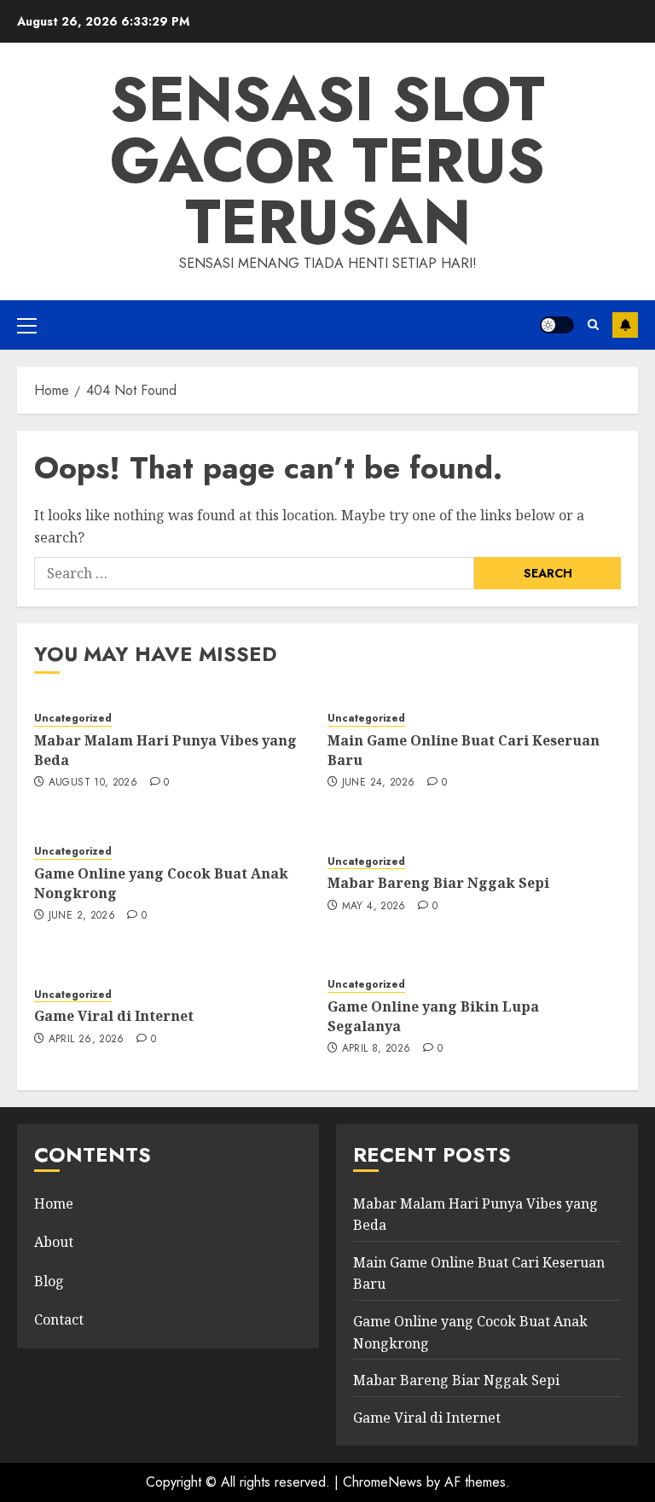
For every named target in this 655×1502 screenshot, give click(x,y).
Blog (49, 1281)
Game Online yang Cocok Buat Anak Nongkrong (161, 883)
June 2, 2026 (82, 916)
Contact (59, 1319)
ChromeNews (382, 1482)
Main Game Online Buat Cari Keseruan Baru (464, 749)
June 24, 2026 (378, 783)
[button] (27, 325)
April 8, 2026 (376, 1049)
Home (53, 1203)
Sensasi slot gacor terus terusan (327, 160)
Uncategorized (73, 718)
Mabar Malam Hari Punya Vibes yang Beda (165, 749)
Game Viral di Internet (114, 1015)
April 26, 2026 (87, 1040)
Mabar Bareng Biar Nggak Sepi (438, 882)
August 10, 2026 (93, 783)
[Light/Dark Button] (557, 324)
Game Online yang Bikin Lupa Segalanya (433, 1016)
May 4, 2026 (374, 906)
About (53, 1241)
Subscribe (625, 325)
